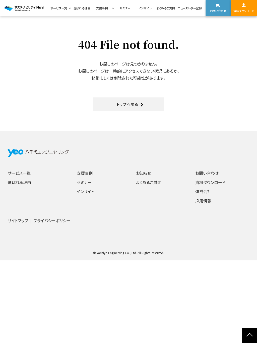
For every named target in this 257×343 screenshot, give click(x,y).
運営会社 (203, 191)
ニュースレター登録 (189, 8)
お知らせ (143, 173)
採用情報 (203, 201)
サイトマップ (18, 220)
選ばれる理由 (82, 8)
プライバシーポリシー (52, 220)
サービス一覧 (58, 8)
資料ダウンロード (243, 11)
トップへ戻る (127, 104)
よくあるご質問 (165, 8)
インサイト (145, 8)
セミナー (125, 8)
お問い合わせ (218, 11)
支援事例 (102, 8)
